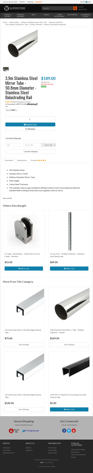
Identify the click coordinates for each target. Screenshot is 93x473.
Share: (8, 110)
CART (86, 2)
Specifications (22, 160)
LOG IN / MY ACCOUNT (10, 2)
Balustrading (72, 15)
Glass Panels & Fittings (85, 15)
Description (9, 160)
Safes (33, 15)
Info (6, 106)
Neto (53, 466)
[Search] (75, 8)
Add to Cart (31, 124)
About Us (28, 448)
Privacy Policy (52, 450)
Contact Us (29, 450)
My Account (6, 448)
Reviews (34, 160)
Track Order (6, 450)
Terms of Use (52, 448)
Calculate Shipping (31, 151)
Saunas (46, 15)
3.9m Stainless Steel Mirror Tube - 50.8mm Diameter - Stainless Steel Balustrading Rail (35, 24)
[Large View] (6, 69)
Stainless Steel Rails (55, 22)
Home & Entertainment (59, 15)
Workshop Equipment (20, 15)
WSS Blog (30, 2)
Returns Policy (52, 453)
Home (5, 22)
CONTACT (22, 2)
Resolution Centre (8, 453)
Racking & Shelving (7, 15)
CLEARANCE (38, 2)
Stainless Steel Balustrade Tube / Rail (34, 22)
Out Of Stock (24, 345)
